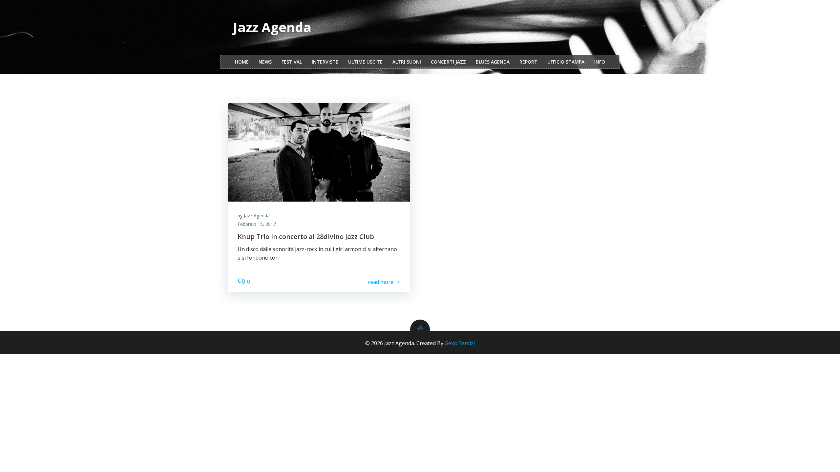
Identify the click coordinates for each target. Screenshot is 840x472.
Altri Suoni (406, 62)
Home (242, 62)
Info (599, 62)
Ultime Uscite (365, 62)
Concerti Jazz (448, 62)
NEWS (265, 62)
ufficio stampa (565, 62)
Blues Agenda (493, 62)
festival (292, 62)
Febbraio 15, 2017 (257, 224)
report (528, 62)
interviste (325, 62)
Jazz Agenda (257, 215)
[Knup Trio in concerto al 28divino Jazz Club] (319, 152)
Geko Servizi (460, 343)
